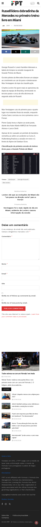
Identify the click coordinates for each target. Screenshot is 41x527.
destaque (11, 179)
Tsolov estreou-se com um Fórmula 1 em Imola (18, 373)
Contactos (5, 518)
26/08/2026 (17, 409)
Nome (5, 264)
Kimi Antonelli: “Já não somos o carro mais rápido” (25, 436)
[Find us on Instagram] (6, 504)
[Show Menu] (3, 3)
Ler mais (7, 389)
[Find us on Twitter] (10, 504)
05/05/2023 (18, 25)
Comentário (7, 236)
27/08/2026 (7, 376)
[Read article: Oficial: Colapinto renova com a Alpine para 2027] (6, 396)
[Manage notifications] (36, 522)
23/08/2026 (17, 431)
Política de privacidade (20, 515)
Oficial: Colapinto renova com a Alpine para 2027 (25, 395)
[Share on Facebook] (6, 51)
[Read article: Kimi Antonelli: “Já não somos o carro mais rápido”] (6, 437)
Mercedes (6, 182)
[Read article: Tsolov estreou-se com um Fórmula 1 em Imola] (20, 361)
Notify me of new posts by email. (14, 303)
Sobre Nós (5, 515)
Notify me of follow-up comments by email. (19, 296)
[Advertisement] (20, 60)
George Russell (23, 179)
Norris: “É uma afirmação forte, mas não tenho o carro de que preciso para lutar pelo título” (24, 425)
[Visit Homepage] (16, 3)
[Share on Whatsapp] (25, 51)
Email (5, 274)
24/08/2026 (17, 419)
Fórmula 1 (7, 369)
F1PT (8, 25)
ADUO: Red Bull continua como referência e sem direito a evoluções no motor (25, 405)
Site (3, 283)
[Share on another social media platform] (35, 51)
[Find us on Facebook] (2, 504)
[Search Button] (38, 3)
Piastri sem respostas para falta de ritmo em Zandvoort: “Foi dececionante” (25, 415)
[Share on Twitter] (16, 51)
